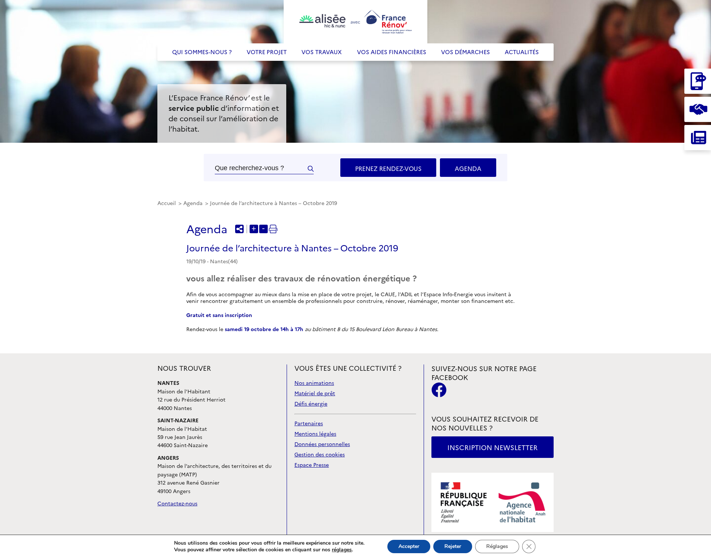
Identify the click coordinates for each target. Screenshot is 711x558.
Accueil (167, 203)
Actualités (522, 52)
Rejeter (452, 546)
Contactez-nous (177, 504)
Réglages (497, 546)
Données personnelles (322, 444)
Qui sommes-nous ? (202, 52)
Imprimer (273, 229)
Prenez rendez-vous (388, 168)
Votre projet (267, 52)
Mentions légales (315, 434)
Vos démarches (465, 52)
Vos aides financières (391, 52)
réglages (342, 550)
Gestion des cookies (319, 455)
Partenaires (308, 423)
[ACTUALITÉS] (697, 137)
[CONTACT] (697, 81)
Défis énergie (310, 404)
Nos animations (314, 383)
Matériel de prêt (314, 393)
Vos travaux (321, 52)
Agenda (468, 168)
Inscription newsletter (492, 448)
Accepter (408, 546)
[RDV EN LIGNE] (697, 109)
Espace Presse (311, 465)
